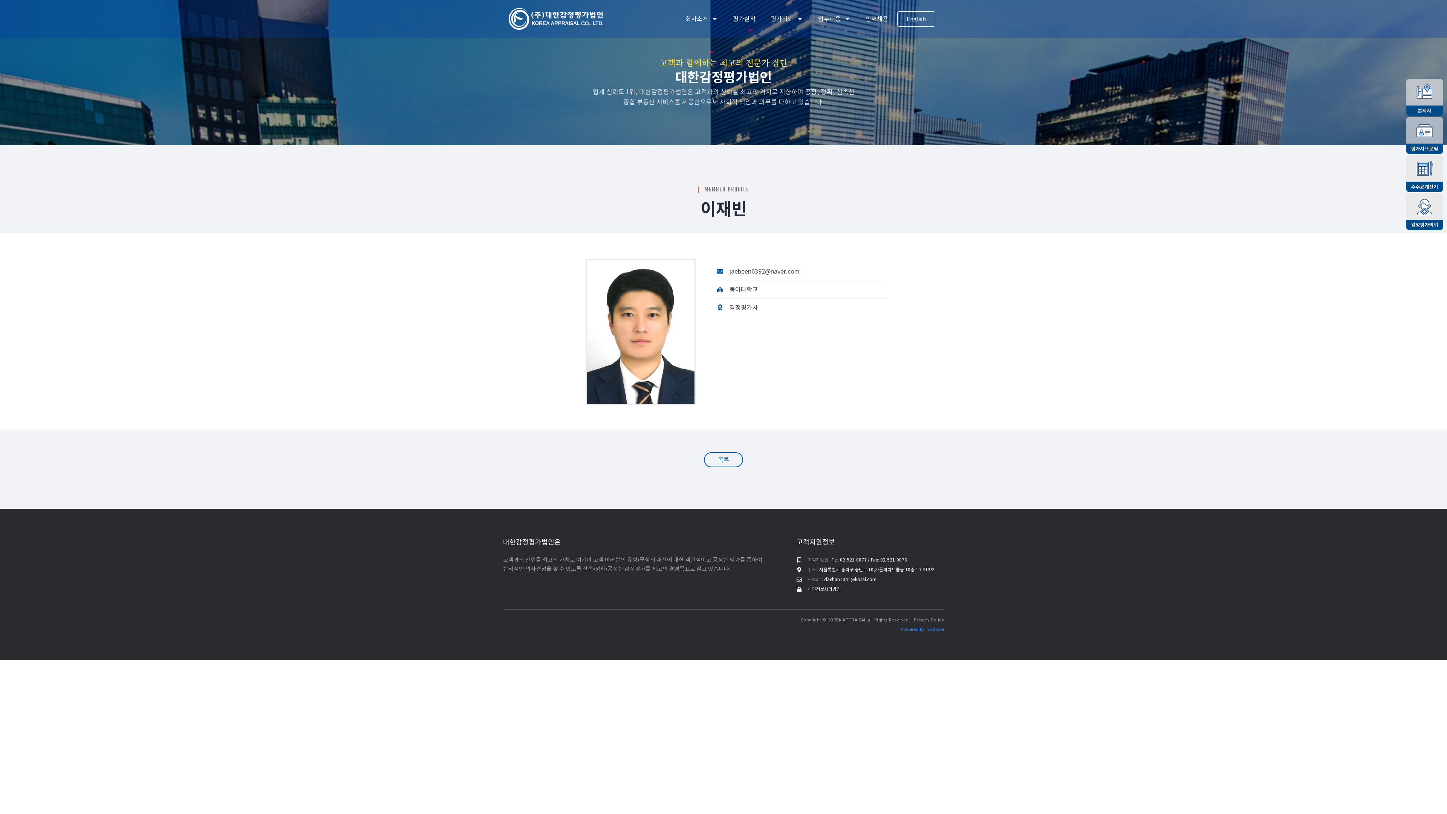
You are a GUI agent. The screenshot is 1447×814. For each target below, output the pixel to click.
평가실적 (744, 19)
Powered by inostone (922, 629)
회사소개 (696, 19)
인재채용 (877, 19)
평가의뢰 (782, 19)
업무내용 (829, 19)
